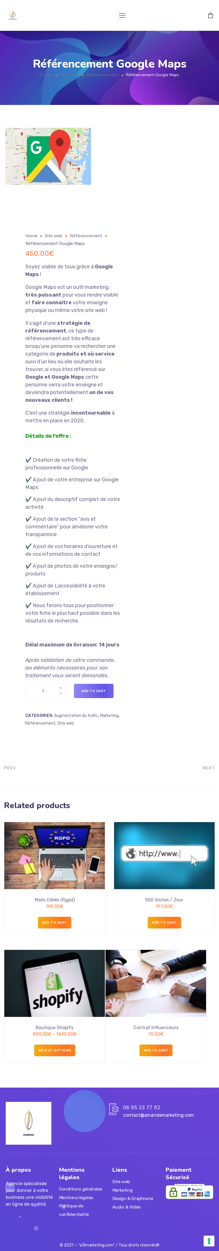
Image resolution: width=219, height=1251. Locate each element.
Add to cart (93, 691)
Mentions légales (76, 1197)
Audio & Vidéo (126, 1207)
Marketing (109, 715)
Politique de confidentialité (74, 1210)
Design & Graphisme (132, 1198)
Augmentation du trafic (76, 715)
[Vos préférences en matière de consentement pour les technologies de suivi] (209, 1241)
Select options (54, 1050)
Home (46, 75)
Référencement (102, 75)
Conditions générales (80, 1189)
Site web (69, 75)
